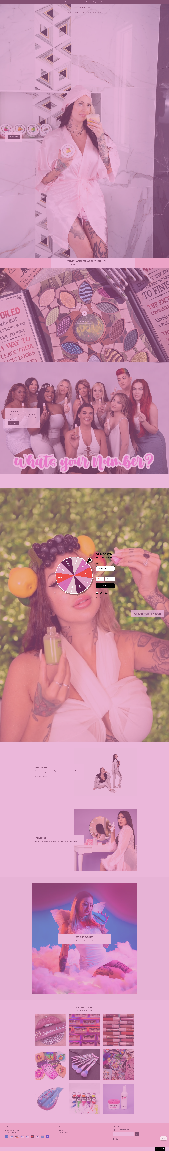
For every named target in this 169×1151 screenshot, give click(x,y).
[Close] (114, 551)
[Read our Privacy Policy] (114, 596)
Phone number (100, 575)
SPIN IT (105, 585)
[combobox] (100, 579)
